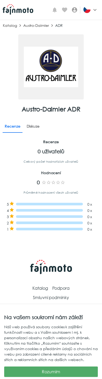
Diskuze (33, 126)
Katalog (10, 25)
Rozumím (51, 371)
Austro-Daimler (36, 25)
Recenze (12, 126)
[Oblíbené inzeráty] (64, 9)
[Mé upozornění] (54, 9)
